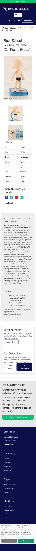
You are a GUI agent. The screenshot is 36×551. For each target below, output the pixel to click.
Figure (22, 162)
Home (6, 28)
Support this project (10, 484)
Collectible (13, 28)
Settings (3, 537)
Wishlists (7, 466)
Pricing (6, 492)
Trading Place (11, 342)
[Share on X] (11, 197)
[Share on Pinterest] (16, 197)
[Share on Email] (22, 197)
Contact (6, 514)
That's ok (26, 541)
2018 (22, 181)
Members (7, 459)
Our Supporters (9, 488)
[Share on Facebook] (6, 197)
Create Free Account (18, 2)
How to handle (9, 510)
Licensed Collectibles (11, 437)
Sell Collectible (24, 367)
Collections (7, 462)
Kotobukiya (24, 157)
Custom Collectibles (10, 441)
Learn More (10, 367)
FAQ (5, 518)
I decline (9, 541)
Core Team (7, 506)
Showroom (7, 470)
